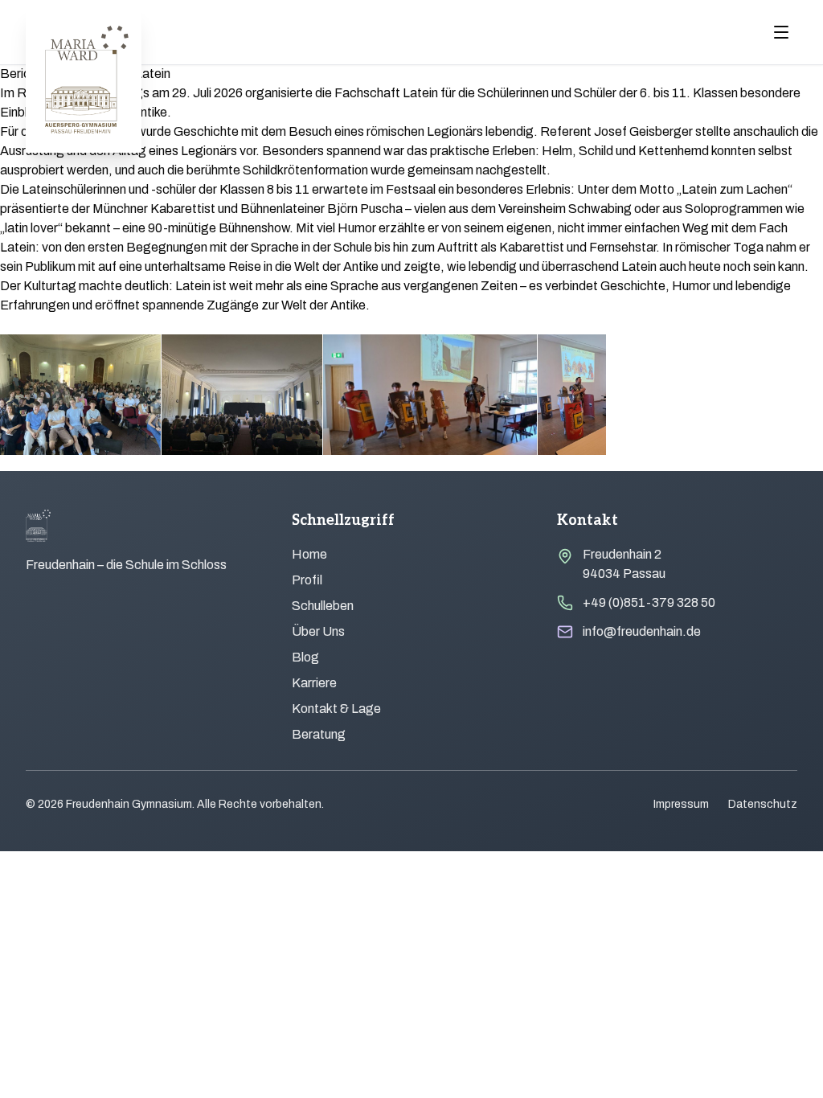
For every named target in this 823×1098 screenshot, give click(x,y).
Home (309, 554)
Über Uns (318, 631)
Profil (307, 580)
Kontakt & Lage (336, 708)
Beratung (319, 734)
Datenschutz (762, 804)
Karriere (314, 683)
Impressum (681, 804)
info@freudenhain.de (642, 631)
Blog (305, 657)
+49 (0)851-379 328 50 (649, 602)
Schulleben (323, 606)
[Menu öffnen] (781, 32)
